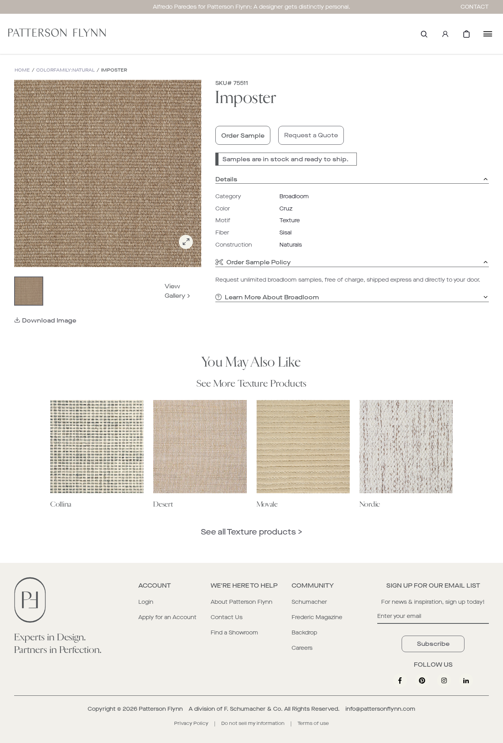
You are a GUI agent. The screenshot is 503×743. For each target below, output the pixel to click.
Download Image (49, 320)
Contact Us (226, 617)
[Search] (424, 34)
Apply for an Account (167, 617)
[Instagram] (444, 680)
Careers (302, 648)
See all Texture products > (251, 532)
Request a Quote (311, 135)
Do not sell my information (253, 723)
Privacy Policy (191, 723)
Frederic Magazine (317, 617)
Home (22, 70)
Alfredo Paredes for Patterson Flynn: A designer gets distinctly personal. (251, 7)
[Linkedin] (466, 680)
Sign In (445, 34)
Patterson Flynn (161, 709)
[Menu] (488, 34)
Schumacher (309, 602)
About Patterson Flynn (241, 602)
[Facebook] (400, 680)
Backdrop (304, 632)
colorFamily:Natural (65, 70)
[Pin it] (422, 680)
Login (145, 602)
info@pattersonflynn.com (380, 709)
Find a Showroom (234, 632)
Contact (475, 7)
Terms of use (313, 723)
